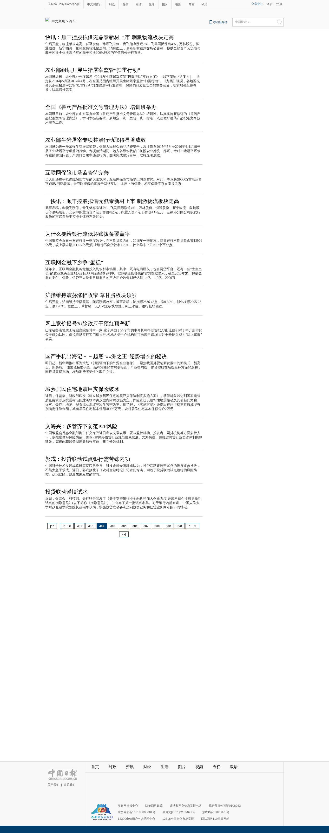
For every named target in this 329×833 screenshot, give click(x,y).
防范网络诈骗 (154, 805)
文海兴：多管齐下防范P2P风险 (81, 426)
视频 (178, 4)
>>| (124, 534)
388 (157, 526)
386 (135, 526)
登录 (269, 4)
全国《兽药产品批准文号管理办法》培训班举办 (101, 107)
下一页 (192, 526)
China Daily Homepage (64, 4)
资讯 (125, 4)
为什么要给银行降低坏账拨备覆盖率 (87, 234)
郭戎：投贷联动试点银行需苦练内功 (87, 459)
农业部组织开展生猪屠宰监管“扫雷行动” (92, 70)
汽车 (72, 21)
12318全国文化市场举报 (178, 818)
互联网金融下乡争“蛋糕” (74, 262)
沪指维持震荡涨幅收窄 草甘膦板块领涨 (91, 295)
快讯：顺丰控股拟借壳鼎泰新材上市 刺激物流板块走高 (109, 37)
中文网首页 (94, 4)
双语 (205, 4)
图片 (165, 4)
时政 (112, 4)
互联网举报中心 (128, 805)
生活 (152, 4)
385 (123, 526)
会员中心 (257, 4)
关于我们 (53, 784)
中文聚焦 (58, 21)
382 (90, 526)
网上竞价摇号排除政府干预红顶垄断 (87, 324)
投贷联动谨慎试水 (66, 492)
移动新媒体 (220, 22)
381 (79, 526)
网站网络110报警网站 (215, 818)
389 (168, 526)
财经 (138, 4)
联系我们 (69, 784)
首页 (95, 767)
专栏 (191, 4)
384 (112, 526)
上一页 (66, 526)
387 (146, 526)
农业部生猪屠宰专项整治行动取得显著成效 (95, 140)
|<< (52, 526)
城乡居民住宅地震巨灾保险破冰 (82, 389)
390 (179, 526)
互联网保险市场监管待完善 (77, 173)
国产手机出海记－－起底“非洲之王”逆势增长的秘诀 (106, 356)
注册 (279, 4)
